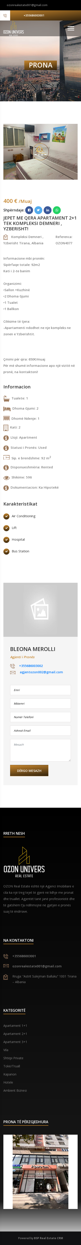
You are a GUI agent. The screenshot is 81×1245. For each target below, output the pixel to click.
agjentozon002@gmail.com (41, 672)
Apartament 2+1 (15, 1034)
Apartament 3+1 (15, 1042)
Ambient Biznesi (15, 1090)
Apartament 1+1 (15, 1025)
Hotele (8, 1082)
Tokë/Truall (11, 1066)
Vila (5, 1050)
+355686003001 (34, 15)
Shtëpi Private (13, 1058)
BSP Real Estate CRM (48, 1238)
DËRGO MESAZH (29, 771)
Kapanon (9, 1074)
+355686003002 (31, 666)
